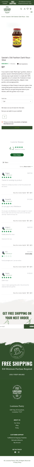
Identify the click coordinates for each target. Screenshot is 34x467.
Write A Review (17, 155)
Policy (17, 428)
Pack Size (4, 98)
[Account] (24, 9)
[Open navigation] (31, 12)
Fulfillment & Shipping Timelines (17, 438)
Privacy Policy (17, 462)
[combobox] (26, 166)
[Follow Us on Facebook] (15, 452)
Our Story (17, 423)
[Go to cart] (31, 9)
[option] (17, 38)
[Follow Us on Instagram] (18, 452)
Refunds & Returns (17, 440)
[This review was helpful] (27, 221)
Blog (17, 425)
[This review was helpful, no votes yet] (27, 193)
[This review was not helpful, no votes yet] (30, 193)
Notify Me (17, 127)
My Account (17, 442)
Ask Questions (23, 64)
